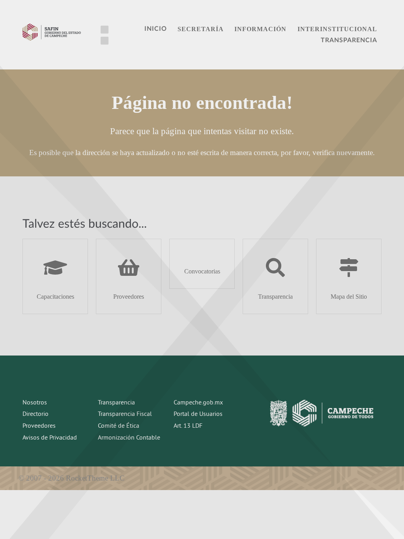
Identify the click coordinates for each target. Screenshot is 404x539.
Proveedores (39, 426)
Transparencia (116, 403)
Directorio (35, 414)
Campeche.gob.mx (198, 403)
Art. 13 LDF (188, 426)
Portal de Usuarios (198, 414)
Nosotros (34, 403)
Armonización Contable (129, 438)
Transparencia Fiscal (125, 414)
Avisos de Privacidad (49, 438)
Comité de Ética (118, 426)
